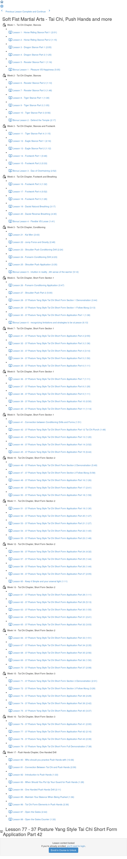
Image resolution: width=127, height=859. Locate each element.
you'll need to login (76, 846)
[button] (2, 2)
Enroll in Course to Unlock (63, 850)
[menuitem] (2, 7)
